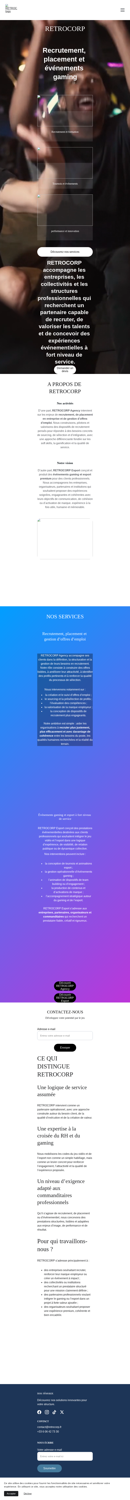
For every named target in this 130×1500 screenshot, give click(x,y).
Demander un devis (65, 370)
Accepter (11, 1493)
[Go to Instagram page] (47, 1412)
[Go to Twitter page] (62, 1412)
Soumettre (49, 1468)
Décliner (28, 1493)
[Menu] (123, 10)
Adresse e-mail (46, 1029)
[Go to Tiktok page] (54, 1412)
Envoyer (65, 1047)
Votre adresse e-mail (49, 1449)
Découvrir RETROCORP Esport (65, 997)
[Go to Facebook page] (39, 1412)
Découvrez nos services (65, 251)
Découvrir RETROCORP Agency (65, 985)
